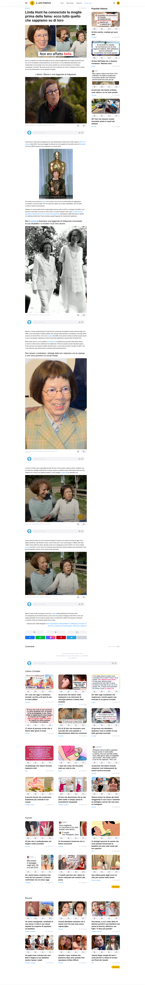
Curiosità (94, 37)
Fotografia (28, 882)
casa (27, 547)
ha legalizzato (51, 341)
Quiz (26, 771)
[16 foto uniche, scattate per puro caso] (106, 20)
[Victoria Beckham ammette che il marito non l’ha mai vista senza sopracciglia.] (72, 909)
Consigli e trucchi (29, 804)
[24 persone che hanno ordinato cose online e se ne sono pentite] (106, 77)
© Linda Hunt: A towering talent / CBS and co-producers (38, 315)
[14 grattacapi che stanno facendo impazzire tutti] (39, 753)
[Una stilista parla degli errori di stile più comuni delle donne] (106, 862)
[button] (34, 632)
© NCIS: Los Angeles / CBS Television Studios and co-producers (40, 125)
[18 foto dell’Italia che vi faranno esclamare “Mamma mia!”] (106, 48)
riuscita (33, 221)
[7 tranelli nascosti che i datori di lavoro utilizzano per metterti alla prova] (72, 862)
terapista (49, 336)
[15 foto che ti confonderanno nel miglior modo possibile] (39, 829)
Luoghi (93, 66)
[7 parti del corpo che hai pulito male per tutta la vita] (72, 753)
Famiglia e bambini (63, 804)
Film (93, 851)
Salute (60, 771)
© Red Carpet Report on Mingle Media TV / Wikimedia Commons (40, 451)
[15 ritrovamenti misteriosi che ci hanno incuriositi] (72, 829)
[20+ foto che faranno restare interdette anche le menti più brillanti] (106, 106)
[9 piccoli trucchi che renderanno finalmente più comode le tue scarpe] (39, 785)
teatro (44, 201)
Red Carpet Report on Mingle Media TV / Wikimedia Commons (65, 623)
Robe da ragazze (96, 880)
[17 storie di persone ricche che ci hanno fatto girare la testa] (39, 716)
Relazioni (27, 8)
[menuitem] (62, 3)
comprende (64, 472)
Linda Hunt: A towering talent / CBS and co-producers (71, 626)
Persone (60, 704)
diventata (82, 144)
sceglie (53, 613)
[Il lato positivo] (40, 3)
